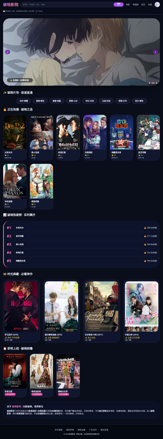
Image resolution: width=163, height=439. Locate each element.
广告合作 (93, 429)
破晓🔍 (118, 5)
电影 (128, 4)
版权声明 (70, 429)
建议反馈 (104, 429)
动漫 (150, 4)
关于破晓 (58, 429)
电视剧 (135, 4)
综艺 (143, 4)
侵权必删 (81, 429)
